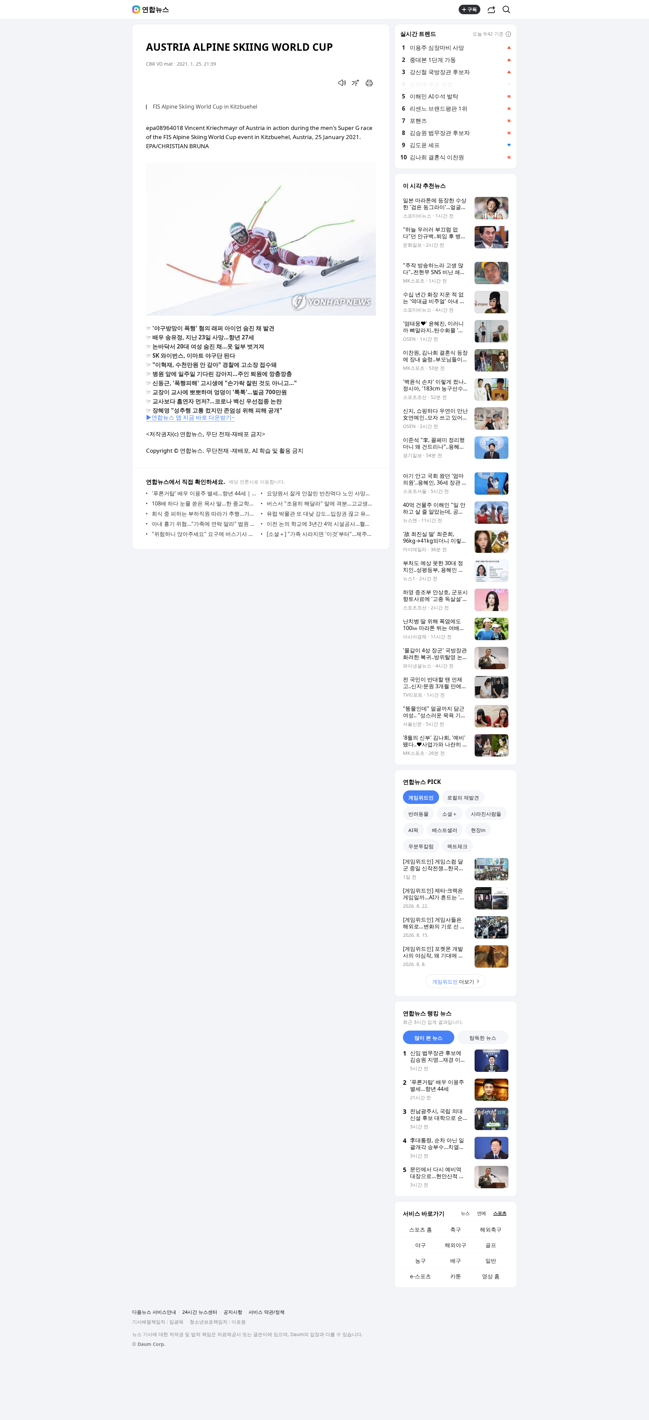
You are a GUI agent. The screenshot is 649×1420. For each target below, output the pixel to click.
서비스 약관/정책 (266, 1312)
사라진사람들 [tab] (486, 813)
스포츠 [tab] (499, 1213)
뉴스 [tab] (465, 1213)
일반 (490, 1260)
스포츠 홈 (420, 1229)
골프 (490, 1245)
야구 (420, 1245)
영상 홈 (491, 1276)
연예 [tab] (481, 1213)
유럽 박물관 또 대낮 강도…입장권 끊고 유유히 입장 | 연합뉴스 (319, 513)
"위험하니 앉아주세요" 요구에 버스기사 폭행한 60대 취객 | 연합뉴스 (205, 534)
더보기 (453, 981)
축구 (455, 1229)
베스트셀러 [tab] (444, 830)
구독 (472, 9)
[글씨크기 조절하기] (355, 82)
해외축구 (491, 1229)
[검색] (508, 9)
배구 (455, 1260)
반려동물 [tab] (418, 813)
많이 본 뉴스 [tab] (428, 1037)
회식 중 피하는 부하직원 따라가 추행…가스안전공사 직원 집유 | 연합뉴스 (205, 513)
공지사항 (232, 1312)
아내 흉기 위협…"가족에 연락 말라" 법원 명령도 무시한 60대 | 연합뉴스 (205, 523)
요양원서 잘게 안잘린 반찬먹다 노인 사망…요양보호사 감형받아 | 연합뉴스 (319, 493)
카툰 (455, 1276)
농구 (420, 1260)
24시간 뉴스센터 (199, 1312)
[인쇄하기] (369, 82)
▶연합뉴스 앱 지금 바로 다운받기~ (190, 417)
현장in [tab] (478, 830)
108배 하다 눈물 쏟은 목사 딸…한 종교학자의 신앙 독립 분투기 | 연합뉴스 (205, 503)
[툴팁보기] (508, 34)
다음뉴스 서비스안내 (154, 1312)
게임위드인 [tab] (421, 797)
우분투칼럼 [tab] (421, 846)
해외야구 (455, 1245)
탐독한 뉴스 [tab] (483, 1037)
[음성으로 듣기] (342, 82)
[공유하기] (491, 9)
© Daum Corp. (148, 1344)
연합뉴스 (155, 9)
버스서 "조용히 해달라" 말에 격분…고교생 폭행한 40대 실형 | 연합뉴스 (319, 503)
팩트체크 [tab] (457, 846)
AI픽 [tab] (413, 830)
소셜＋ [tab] (449, 813)
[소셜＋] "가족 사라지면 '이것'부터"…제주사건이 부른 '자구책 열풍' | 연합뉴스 (319, 534)
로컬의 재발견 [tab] (463, 797)
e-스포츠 (420, 1276)
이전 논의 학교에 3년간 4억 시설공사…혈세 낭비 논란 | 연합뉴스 (319, 523)
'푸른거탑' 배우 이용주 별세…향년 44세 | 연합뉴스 (205, 493)
